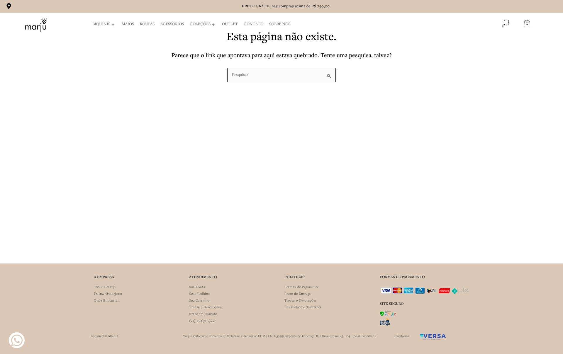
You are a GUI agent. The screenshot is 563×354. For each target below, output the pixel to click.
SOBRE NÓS (279, 24)
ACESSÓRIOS (172, 24)
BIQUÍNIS (101, 24)
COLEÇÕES (200, 24)
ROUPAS (147, 24)
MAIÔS (128, 24)
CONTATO (253, 24)
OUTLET (230, 24)
